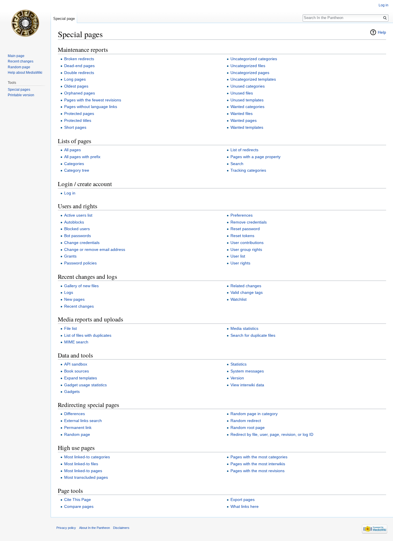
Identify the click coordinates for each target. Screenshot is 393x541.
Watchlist (238, 299)
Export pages (242, 499)
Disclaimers (121, 527)
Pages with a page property (255, 156)
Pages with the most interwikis (257, 463)
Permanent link (77, 427)
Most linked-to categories (87, 457)
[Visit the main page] (25, 23)
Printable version (21, 95)
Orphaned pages (79, 93)
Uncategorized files (247, 65)
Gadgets (72, 391)
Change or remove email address (94, 249)
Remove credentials (248, 222)
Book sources (76, 371)
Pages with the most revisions (257, 470)
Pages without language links (90, 106)
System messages (247, 371)
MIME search (76, 342)
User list (237, 256)
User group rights (246, 249)
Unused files (241, 93)
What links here (244, 506)
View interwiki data (247, 385)
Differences (74, 413)
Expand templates (80, 378)
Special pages (19, 90)
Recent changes (79, 306)
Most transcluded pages (86, 477)
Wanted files (241, 113)
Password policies (80, 263)
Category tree (76, 170)
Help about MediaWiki (25, 73)
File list (70, 328)
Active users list (78, 215)
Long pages (75, 79)
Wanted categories (247, 106)
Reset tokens (242, 235)
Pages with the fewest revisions (92, 100)
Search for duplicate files (252, 335)
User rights (240, 263)
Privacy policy (66, 527)
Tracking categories (248, 170)
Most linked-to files (81, 463)
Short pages (75, 127)
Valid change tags (246, 292)
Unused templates (247, 100)
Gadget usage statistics (85, 385)
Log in (69, 193)
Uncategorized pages (249, 72)
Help (382, 32)
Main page (16, 56)
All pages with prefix (82, 156)
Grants (70, 256)
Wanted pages (243, 120)
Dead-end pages (79, 65)
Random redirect (245, 420)
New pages (74, 299)
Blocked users (77, 228)
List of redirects (244, 149)
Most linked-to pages (83, 470)
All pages (72, 149)
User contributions (247, 242)
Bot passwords (77, 235)
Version (237, 378)
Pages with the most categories (258, 457)
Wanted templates (246, 127)
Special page (64, 18)
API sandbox (75, 364)
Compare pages (79, 506)
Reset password (245, 228)
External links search (83, 420)
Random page (77, 434)
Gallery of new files (81, 285)
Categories (74, 163)
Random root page (247, 427)
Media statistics (244, 328)
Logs (68, 292)
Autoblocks (74, 222)
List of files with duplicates (87, 335)
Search (236, 163)
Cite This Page (77, 499)
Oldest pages (76, 86)
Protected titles (77, 120)
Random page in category (254, 413)
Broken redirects (79, 58)
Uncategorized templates (253, 79)
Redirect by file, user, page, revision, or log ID (271, 434)
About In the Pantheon (94, 527)
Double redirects (79, 72)
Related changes (245, 285)
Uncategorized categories (253, 58)
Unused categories (247, 86)
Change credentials (82, 242)
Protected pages (79, 113)
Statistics (238, 364)
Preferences (241, 215)
